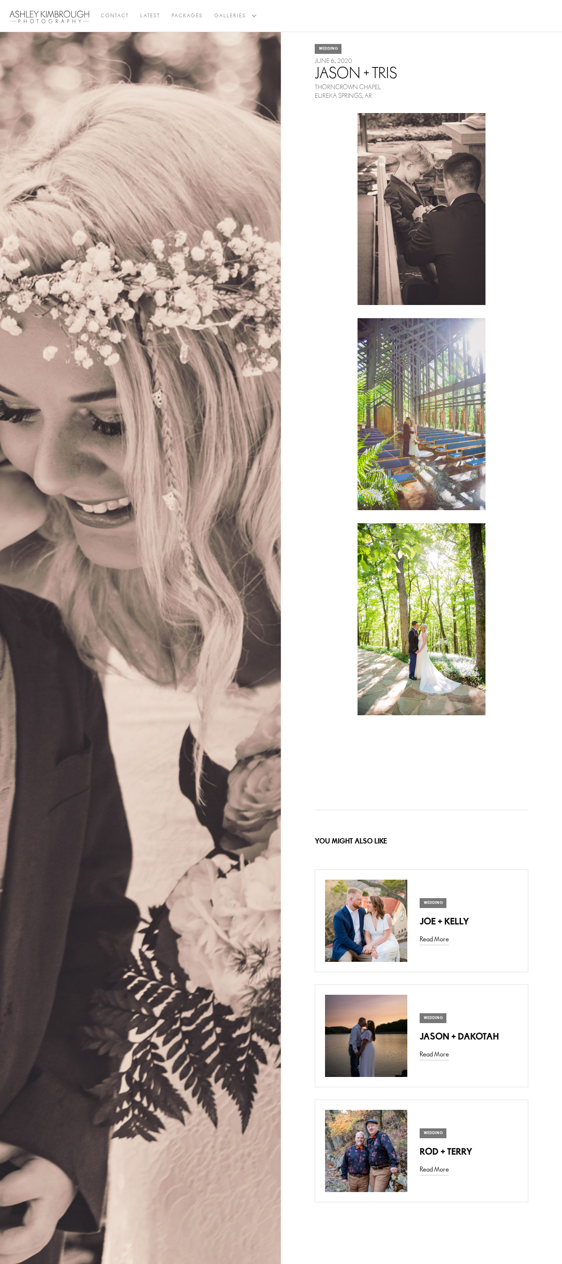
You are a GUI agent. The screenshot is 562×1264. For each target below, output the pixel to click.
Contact (115, 16)
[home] (49, 17)
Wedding (328, 49)
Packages (187, 16)
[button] (230, 16)
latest (150, 16)
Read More (434, 939)
